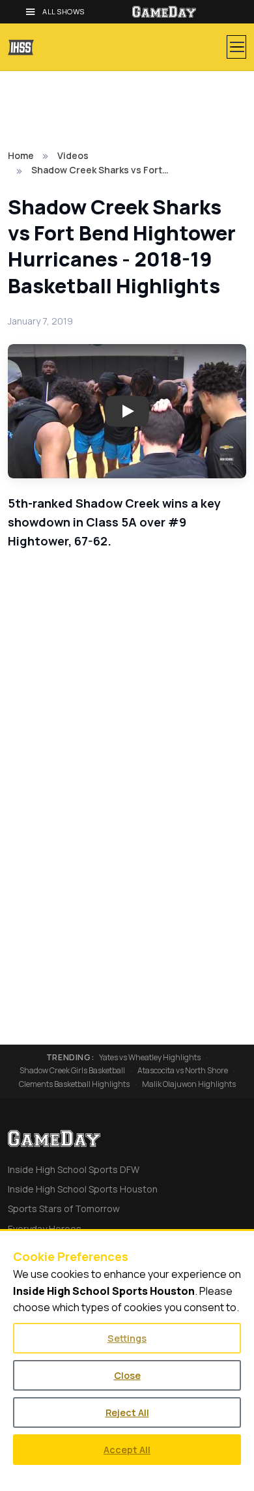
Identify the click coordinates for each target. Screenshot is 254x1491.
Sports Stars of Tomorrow (64, 1208)
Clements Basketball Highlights (74, 1084)
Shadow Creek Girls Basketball (72, 1070)
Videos (73, 155)
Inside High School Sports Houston (83, 1189)
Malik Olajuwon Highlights (189, 1084)
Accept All (127, 1449)
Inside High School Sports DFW (73, 1169)
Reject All (127, 1412)
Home (21, 155)
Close (127, 1375)
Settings (127, 1338)
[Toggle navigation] (236, 47)
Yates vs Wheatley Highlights (150, 1057)
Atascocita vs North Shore (182, 1070)
